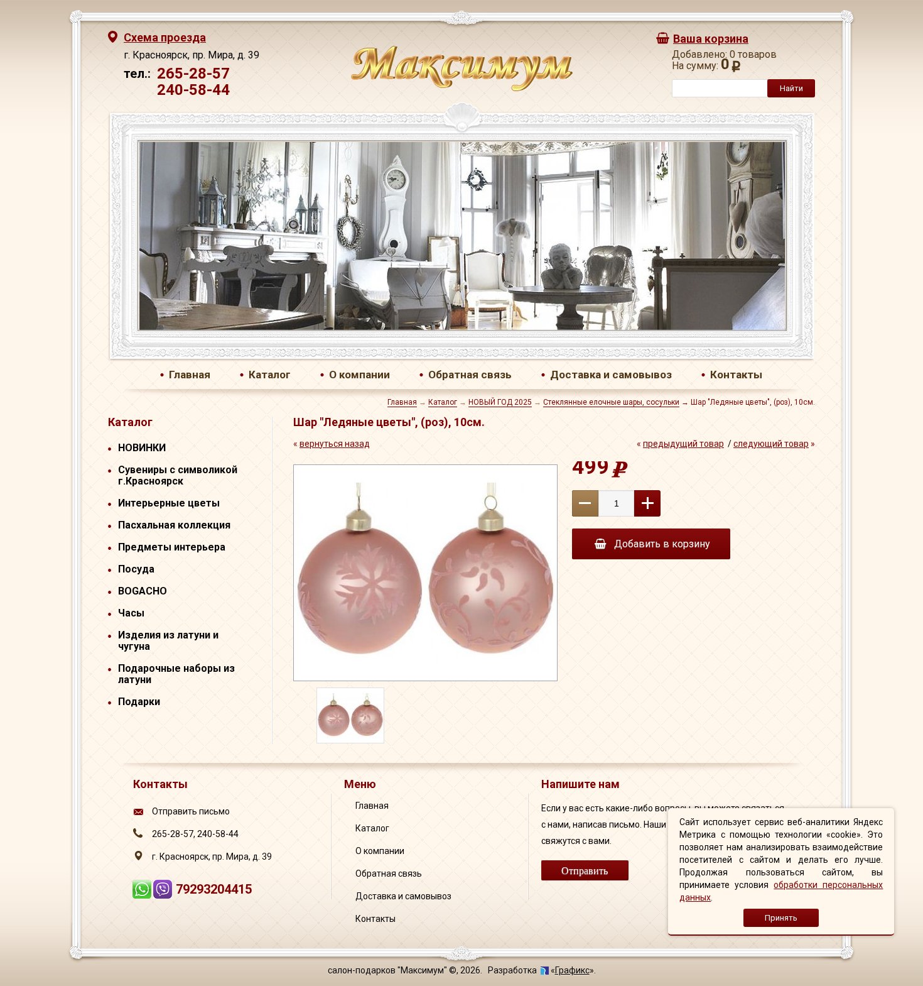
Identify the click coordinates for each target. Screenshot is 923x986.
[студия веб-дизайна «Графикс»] (545, 970)
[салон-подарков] (462, 88)
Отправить (584, 870)
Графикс (572, 970)
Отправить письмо (191, 811)
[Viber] (164, 894)
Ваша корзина (710, 38)
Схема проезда (165, 37)
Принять (781, 918)
